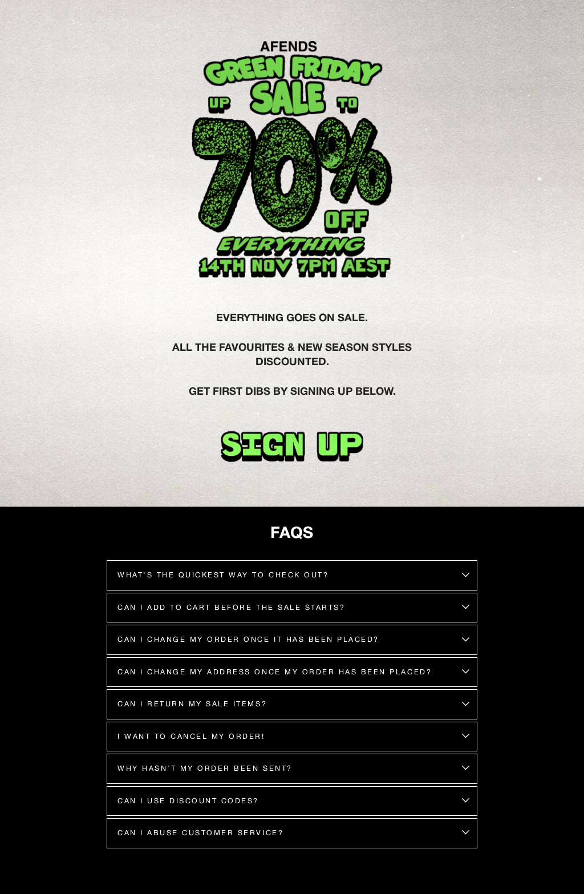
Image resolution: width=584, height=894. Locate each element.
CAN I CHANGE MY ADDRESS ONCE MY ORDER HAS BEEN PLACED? (274, 672)
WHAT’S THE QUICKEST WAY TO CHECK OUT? (222, 575)
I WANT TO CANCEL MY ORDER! (191, 736)
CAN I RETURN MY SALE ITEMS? (192, 703)
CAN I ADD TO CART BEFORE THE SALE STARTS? (231, 607)
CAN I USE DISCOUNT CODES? (188, 800)
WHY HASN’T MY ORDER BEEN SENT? (205, 768)
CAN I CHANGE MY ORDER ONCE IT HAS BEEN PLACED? (248, 639)
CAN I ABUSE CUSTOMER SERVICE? (200, 832)
